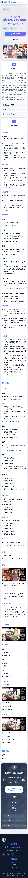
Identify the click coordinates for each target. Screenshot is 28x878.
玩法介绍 (14, 862)
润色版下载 (14, 867)
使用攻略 (14, 864)
